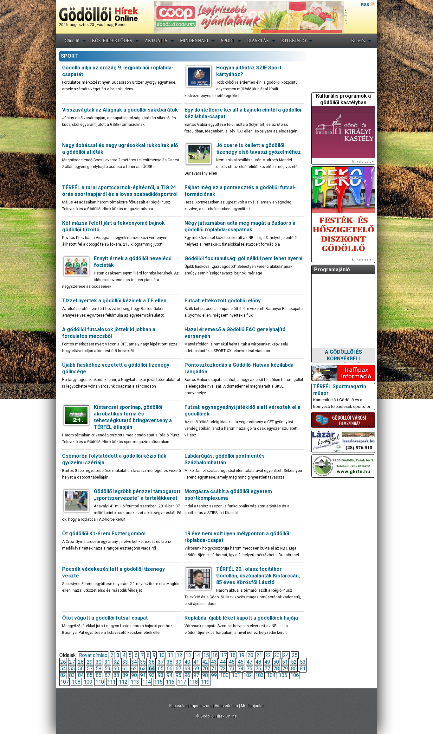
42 (205, 662)
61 (125, 669)
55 (72, 669)
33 (125, 662)
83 (72, 675)
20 (250, 655)
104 (271, 675)
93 (161, 675)
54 (63, 669)
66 (169, 669)
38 (169, 662)
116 (170, 682)
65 (161, 669)
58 (98, 669)
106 (294, 675)
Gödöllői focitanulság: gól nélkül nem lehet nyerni (243, 258)
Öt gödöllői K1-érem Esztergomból (103, 534)
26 (63, 662)
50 (276, 662)
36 (152, 662)
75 (249, 669)
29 (90, 662)
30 (98, 662)
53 (303, 662)
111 (111, 682)
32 (116, 662)
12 (179, 655)
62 (134, 669)
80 (294, 669)
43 (214, 662)
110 (99, 682)
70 (205, 669)
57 (90, 669)
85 (90, 675)
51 (285, 662)
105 (283, 675)
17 (224, 655)
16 (215, 655)
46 (240, 662)
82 (63, 675)
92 (152, 675)
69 (196, 669)
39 (178, 662)
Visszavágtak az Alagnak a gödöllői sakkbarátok (120, 110)
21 (259, 655)
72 (223, 669)
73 (232, 669)
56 (81, 669)
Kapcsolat (178, 706)
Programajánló (332, 270)
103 (259, 675)
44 (223, 662)
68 (187, 669)
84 (81, 675)
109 (88, 682)
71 (214, 669)
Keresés (358, 40)
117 (182, 682)
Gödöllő (72, 40)
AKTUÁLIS (156, 40)
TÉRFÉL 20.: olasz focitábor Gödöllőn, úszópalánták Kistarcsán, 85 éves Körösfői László (258, 575)
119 (205, 682)
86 (98, 675)
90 (134, 675)
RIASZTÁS (258, 40)
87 (107, 675)
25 (295, 655)
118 (193, 682)
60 (116, 669)
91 (143, 675)
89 (125, 675)
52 (294, 662)
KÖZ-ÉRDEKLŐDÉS (112, 40)
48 (258, 662)
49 (267, 662)
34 (134, 662)
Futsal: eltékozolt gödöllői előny (222, 301)
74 (240, 669)
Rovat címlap (93, 655)
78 (276, 669)
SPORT (228, 40)
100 (224, 675)
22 (268, 655)
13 (188, 655)
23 (277, 655)
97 (196, 675)
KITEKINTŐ (293, 40)
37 (161, 662)
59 (107, 669)
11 (170, 655)
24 (286, 655)
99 (214, 675)
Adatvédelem (226, 706)
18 (233, 655)
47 (249, 662)
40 (187, 662)
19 (241, 655)
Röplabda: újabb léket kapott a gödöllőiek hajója (241, 618)
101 (236, 675)
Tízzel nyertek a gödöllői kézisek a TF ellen (114, 301)
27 (72, 662)
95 (178, 675)
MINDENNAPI (194, 40)
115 (158, 682)
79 (285, 669)
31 (107, 662)
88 (116, 675)
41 (196, 662)
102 (247, 675)
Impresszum (201, 706)
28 (81, 662)
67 (178, 669)
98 (205, 675)
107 (64, 682)
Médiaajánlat (252, 706)
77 (267, 669)
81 (303, 669)
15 (206, 655)
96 (187, 675)
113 (135, 682)
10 (162, 655)
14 (197, 655)
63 (143, 669)
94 (169, 675)
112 (123, 682)
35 (143, 662)
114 (146, 682)
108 (76, 682)
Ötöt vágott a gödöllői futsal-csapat (105, 618)
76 (258, 669)
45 (232, 662)
